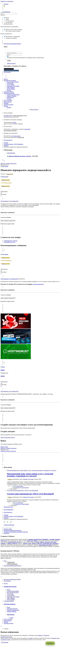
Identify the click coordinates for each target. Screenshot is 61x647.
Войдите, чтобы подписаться (8, 163)
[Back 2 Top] (2, 644)
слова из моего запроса (13, 31)
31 (1, 386)
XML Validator (11, 87)
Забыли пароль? (11, 63)
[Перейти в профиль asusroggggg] (4, 166)
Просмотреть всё (8, 507)
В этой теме (9, 22)
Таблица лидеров (8, 104)
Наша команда (8, 101)
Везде (7, 17)
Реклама (6, 103)
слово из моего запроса (14, 29)
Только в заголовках (11, 38)
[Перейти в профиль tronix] (3, 367)
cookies (31, 638)
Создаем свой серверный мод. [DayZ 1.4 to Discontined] (30, 494)
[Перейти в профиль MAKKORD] (11, 153)
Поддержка (50, 643)
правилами (27, 129)
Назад (8, 589)
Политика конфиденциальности (12, 565)
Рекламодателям (8, 527)
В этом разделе (10, 21)
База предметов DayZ (13, 81)
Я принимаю (4, 642)
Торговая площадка (9, 93)
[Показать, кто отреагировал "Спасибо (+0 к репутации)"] (21, 487)
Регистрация (7, 72)
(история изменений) (38, 284)
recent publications (8, 509)
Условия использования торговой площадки (16, 531)
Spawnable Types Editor (13, 86)
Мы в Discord (34, 109)
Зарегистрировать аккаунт (8, 437)
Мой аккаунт (10, 97)
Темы (7, 19)
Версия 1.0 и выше (28, 479)
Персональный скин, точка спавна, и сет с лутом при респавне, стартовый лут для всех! (30, 475)
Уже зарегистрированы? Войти (12, 43)
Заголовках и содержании (13, 36)
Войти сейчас (4, 446)
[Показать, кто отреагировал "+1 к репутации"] (18, 486)
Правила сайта (8, 529)
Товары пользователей (13, 94)
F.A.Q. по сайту (8, 100)
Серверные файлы (9, 91)
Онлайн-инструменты (10, 80)
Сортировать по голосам (10, 240)
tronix (3, 370)
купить (14, 122)
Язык (5, 561)
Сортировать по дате (9, 242)
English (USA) (11, 562)
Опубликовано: (10, 201)
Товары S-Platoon (11, 96)
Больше (9, 90)
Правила (40, 635)
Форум (6, 79)
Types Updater (10, 84)
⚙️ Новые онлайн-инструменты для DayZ (19, 156)
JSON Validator (11, 89)
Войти (9, 60)
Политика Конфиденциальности (12, 530)
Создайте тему (8, 115)
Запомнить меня (11, 57)
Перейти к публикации (7, 1)
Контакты (6, 533)
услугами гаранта (15, 136)
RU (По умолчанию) (12, 564)
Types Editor (10, 83)
